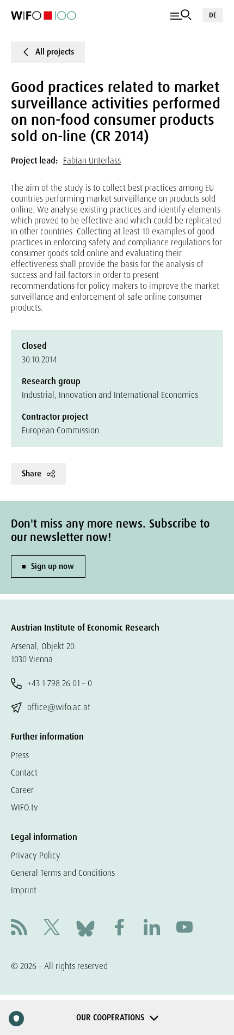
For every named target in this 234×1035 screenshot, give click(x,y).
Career (22, 790)
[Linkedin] (152, 928)
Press (20, 755)
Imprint (23, 890)
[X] (52, 928)
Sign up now (52, 566)
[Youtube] (184, 928)
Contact (24, 772)
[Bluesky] (85, 928)
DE (213, 15)
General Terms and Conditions (63, 873)
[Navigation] (181, 15)
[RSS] (19, 928)
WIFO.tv (24, 807)
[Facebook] (119, 928)
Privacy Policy (35, 855)
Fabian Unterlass (92, 160)
